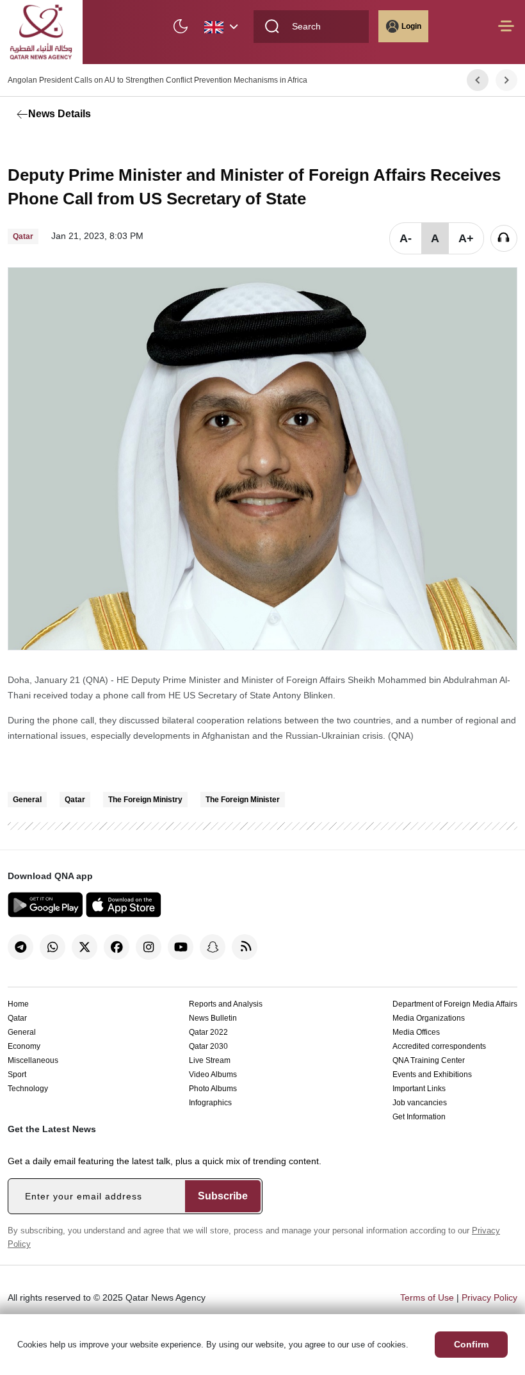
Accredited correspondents (439, 1046)
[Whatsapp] (52, 947)
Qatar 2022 (208, 1032)
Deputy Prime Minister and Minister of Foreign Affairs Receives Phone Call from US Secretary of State (254, 186)
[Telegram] (20, 947)
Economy (24, 1046)
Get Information (419, 1116)
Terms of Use (427, 1297)
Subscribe (223, 1195)
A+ (466, 238)
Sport (17, 1074)
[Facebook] (20, 144)
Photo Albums (213, 1088)
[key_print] (168, 144)
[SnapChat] (212, 947)
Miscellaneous (33, 1060)
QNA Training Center (428, 1060)
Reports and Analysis (225, 1004)
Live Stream (209, 1060)
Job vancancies (419, 1102)
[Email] (78, 144)
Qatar (75, 799)
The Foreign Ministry (145, 799)
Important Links (419, 1088)
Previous (478, 80)
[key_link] (107, 144)
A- (406, 238)
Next (506, 80)
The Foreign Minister (243, 799)
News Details (59, 113)
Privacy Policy (489, 1297)
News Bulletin (213, 1018)
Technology (28, 1088)
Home (18, 1004)
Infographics (210, 1102)
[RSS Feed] (244, 947)
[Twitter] (49, 144)
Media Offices (416, 1032)
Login (411, 26)
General (27, 799)
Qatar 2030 (208, 1046)
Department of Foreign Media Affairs (454, 1004)
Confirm (471, 1344)
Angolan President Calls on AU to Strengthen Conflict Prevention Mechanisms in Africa (157, 80)
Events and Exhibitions (432, 1074)
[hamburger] (506, 32)
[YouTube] (180, 947)
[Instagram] (148, 947)
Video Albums (213, 1074)
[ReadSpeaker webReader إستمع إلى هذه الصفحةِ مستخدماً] (504, 238)
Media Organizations (428, 1018)
